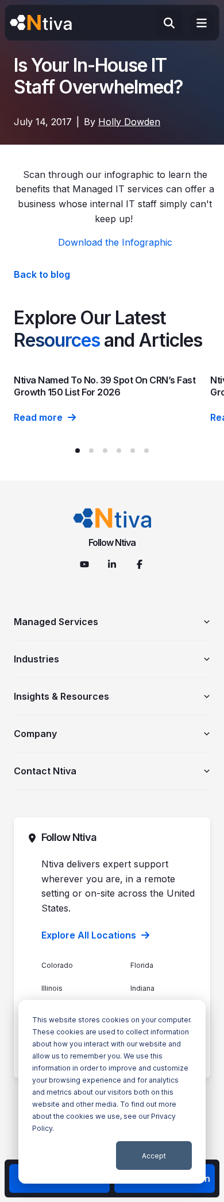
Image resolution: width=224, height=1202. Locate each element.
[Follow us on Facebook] (139, 564)
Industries (36, 659)
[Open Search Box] (169, 23)
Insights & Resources (61, 696)
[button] (77, 450)
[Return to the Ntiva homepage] (41, 23)
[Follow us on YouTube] (84, 564)
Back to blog (42, 274)
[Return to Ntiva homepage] (112, 518)
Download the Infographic (115, 242)
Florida (141, 965)
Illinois (52, 988)
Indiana (142, 988)
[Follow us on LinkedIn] (112, 564)
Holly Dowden (129, 121)
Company (35, 733)
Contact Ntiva (45, 771)
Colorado (57, 965)
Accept (154, 1155)
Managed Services (56, 621)
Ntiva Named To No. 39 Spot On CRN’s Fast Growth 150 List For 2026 (104, 386)
